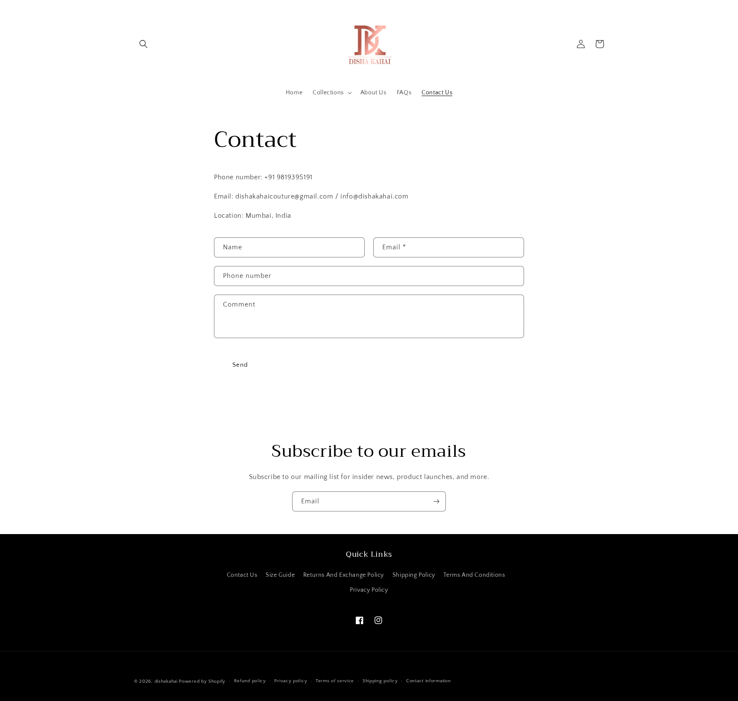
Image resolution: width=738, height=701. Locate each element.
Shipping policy (380, 680)
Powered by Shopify (202, 681)
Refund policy (250, 680)
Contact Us (242, 575)
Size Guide (280, 575)
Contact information (428, 680)
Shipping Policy (413, 575)
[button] (143, 44)
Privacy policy (290, 680)
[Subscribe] (436, 501)
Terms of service (335, 680)
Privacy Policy (369, 590)
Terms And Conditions (474, 575)
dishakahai (166, 681)
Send (240, 364)
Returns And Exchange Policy (343, 575)
